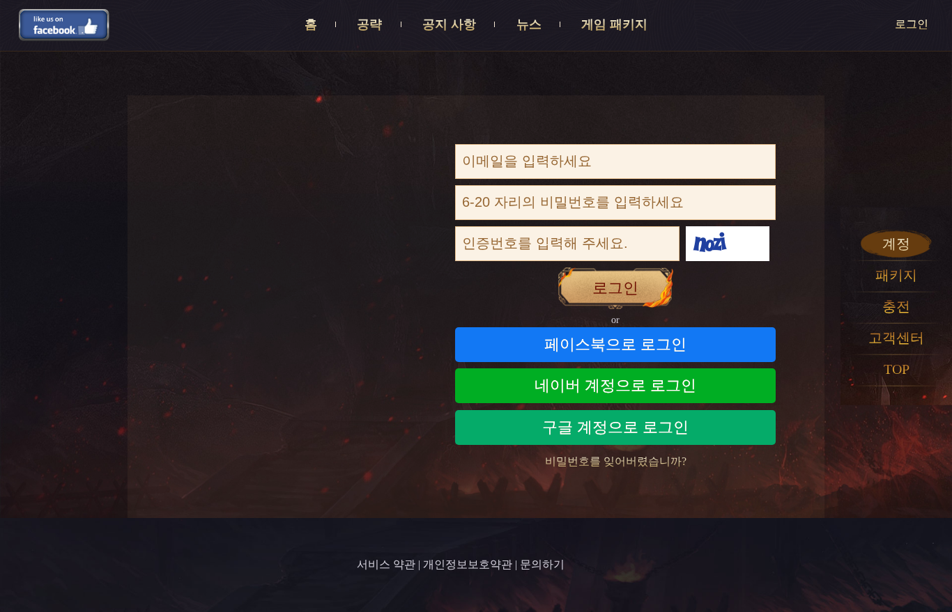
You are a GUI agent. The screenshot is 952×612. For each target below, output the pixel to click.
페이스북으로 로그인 (615, 344)
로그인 (911, 24)
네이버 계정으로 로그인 (615, 385)
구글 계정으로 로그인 (615, 427)
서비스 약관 (386, 564)
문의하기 (542, 564)
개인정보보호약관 (467, 564)
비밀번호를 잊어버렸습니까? (615, 461)
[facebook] (64, 24)
